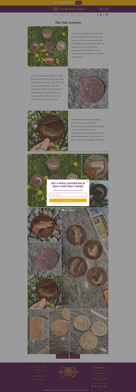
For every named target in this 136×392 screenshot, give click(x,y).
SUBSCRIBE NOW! (68, 200)
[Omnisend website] (68, 209)
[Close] (87, 181)
